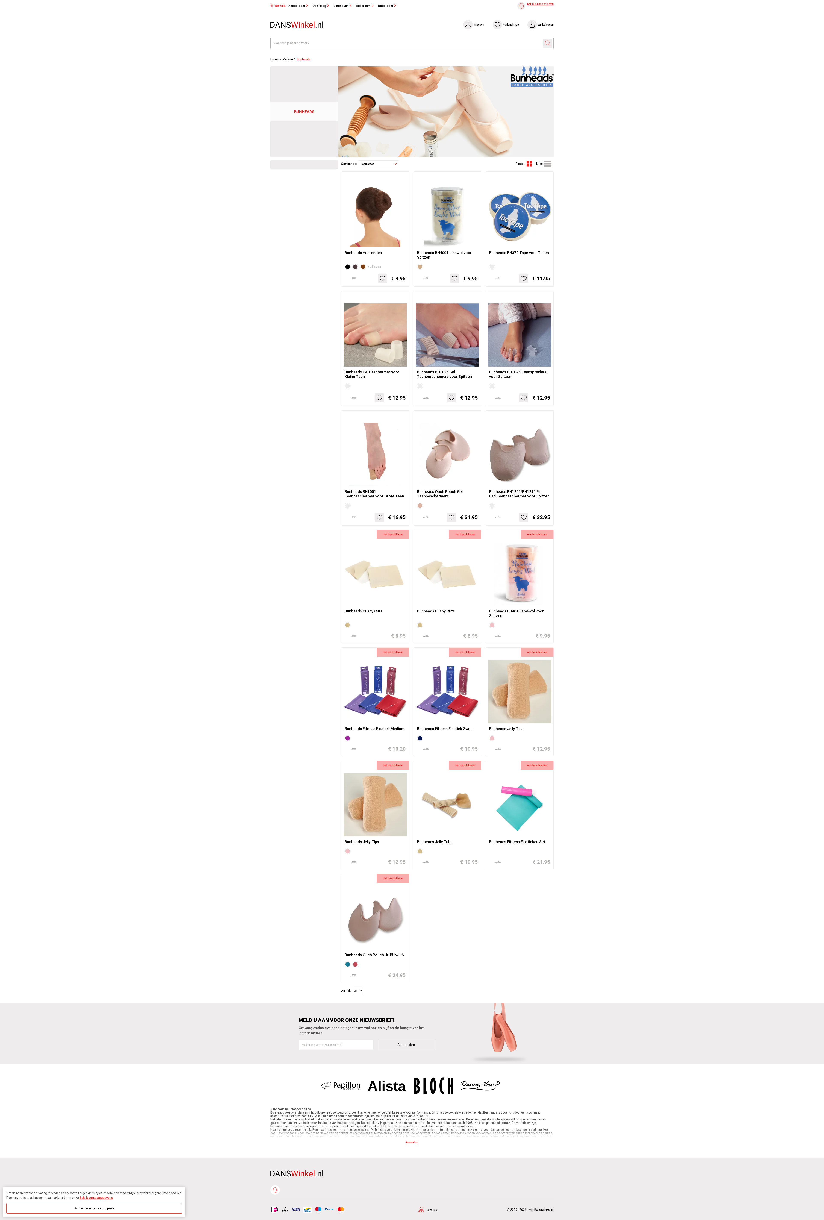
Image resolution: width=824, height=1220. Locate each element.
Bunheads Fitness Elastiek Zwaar (445, 728)
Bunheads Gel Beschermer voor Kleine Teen (372, 374)
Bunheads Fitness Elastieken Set (517, 842)
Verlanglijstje (511, 24)
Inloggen (479, 24)
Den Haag (319, 6)
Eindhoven (341, 6)
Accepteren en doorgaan (94, 1208)
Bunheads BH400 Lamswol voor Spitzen (444, 254)
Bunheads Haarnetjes (363, 252)
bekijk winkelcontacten (540, 4)
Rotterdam (385, 6)
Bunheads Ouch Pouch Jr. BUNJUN (374, 955)
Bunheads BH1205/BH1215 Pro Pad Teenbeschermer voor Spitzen (519, 493)
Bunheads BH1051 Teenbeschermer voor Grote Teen (374, 493)
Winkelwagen (546, 24)
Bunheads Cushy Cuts (363, 611)
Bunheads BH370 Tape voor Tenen (519, 252)
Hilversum (363, 6)
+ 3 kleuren (374, 266)
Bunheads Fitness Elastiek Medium (374, 728)
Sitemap (432, 1209)
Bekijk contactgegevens (96, 1197)
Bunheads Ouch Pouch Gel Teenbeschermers (440, 493)
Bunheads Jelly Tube (435, 842)
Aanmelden (406, 1045)
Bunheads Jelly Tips (506, 728)
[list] (547, 164)
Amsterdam (296, 6)
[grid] (529, 164)
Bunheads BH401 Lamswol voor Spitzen (516, 613)
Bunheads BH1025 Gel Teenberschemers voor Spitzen (444, 374)
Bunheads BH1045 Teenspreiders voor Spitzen (518, 374)
